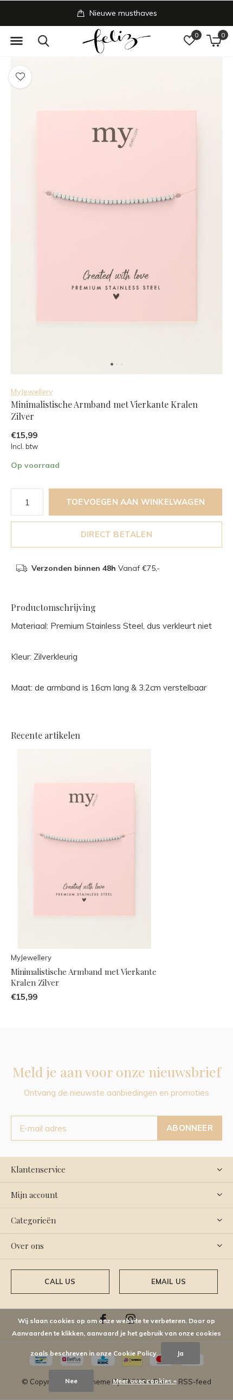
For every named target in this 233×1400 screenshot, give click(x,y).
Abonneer (189, 1128)
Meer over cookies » (145, 1381)
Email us (168, 1281)
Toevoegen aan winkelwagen (135, 502)
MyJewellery (32, 391)
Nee (71, 1381)
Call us (59, 1281)
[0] (213, 41)
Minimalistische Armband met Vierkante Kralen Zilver (84, 977)
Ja (180, 1353)
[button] (16, 41)
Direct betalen (116, 534)
